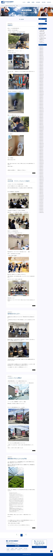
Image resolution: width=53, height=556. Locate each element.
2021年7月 (40, 133)
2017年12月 (41, 195)
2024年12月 (41, 74)
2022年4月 (40, 120)
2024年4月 (40, 85)
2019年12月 (41, 160)
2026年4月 (40, 51)
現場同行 (10, 25)
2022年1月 (40, 124)
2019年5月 (40, 170)
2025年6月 (40, 65)
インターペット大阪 (42, 33)
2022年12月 (41, 108)
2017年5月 (40, 205)
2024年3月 (40, 87)
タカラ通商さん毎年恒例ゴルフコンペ (42, 39)
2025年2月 (40, 71)
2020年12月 (41, 143)
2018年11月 (41, 179)
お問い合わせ (19, 549)
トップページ (2, 5)
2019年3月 (40, 173)
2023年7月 (40, 98)
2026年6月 (40, 48)
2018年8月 (40, 183)
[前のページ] (17, 535)
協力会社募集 (17, 545)
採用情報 (16, 548)
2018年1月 (40, 193)
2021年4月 (40, 137)
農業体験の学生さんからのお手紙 (17, 458)
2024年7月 (40, 81)
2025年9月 (40, 61)
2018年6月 (40, 186)
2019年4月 (40, 172)
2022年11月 (41, 110)
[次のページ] (26, 535)
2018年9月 (40, 182)
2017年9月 (40, 199)
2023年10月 (41, 94)
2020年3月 (40, 156)
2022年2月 (40, 123)
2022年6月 (40, 117)
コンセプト (8, 548)
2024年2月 (40, 88)
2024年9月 (40, 78)
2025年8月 (40, 62)
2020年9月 (40, 147)
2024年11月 (41, 75)
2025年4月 (40, 68)
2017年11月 (41, 196)
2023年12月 (41, 91)
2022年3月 (40, 121)
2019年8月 (40, 166)
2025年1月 (40, 72)
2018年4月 (40, 189)
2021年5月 (40, 136)
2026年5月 (40, 49)
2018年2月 (40, 192)
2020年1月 (40, 159)
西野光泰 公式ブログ (13, 549)
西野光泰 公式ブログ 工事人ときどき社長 (10, 5)
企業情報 (12, 548)
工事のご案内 (25, 548)
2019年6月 (40, 169)
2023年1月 (40, 107)
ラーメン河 (41, 41)
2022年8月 (40, 114)
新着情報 (8, 549)
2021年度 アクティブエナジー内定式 (18, 181)
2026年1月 (40, 55)
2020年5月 (40, 153)
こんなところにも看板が (15, 378)
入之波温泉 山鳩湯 (41, 31)
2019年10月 (41, 163)
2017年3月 (40, 208)
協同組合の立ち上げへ (14, 313)
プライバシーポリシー (25, 549)
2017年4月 (40, 206)
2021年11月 (41, 127)
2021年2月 (40, 140)
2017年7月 (40, 202)
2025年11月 (41, 58)
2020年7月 (40, 150)
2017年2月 (40, 209)
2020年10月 (41, 146)
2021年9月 (40, 130)
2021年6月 (40, 134)
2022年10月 (41, 111)
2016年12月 (41, 212)
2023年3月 (40, 104)
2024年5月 (40, 84)
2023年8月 (40, 97)
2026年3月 (40, 52)
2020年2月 (40, 157)
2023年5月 (40, 101)
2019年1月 (40, 176)
